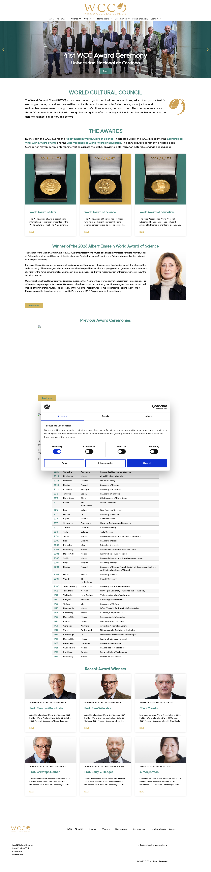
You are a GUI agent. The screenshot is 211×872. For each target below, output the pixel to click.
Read (31, 232)
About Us (61, 18)
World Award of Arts (42, 212)
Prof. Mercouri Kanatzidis (46, 708)
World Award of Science (100, 212)
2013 (56, 523)
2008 (56, 545)
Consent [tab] (62, 416)
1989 (56, 634)
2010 (56, 536)
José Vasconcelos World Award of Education (94, 142)
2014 (56, 518)
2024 (56, 480)
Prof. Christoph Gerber (44, 772)
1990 (56, 630)
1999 (56, 590)
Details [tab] (105, 416)
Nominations (103, 18)
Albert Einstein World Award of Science (89, 138)
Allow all (147, 463)
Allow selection (105, 463)
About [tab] (148, 416)
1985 (56, 652)
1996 (56, 604)
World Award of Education (157, 212)
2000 (56, 586)
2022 (56, 489)
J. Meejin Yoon (149, 772)
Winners (88, 18)
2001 (56, 579)
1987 (56, 643)
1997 (56, 599)
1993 (56, 617)
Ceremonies (121, 18)
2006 (56, 554)
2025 (56, 476)
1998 (56, 595)
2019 (56, 493)
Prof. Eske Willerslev (97, 708)
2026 (56, 472)
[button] (3, 49)
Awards (74, 18)
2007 (56, 549)
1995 (56, 608)
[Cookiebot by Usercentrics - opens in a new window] (154, 407)
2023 (56, 485)
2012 (56, 527)
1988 (56, 639)
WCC (51, 18)
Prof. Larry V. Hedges (98, 772)
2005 (56, 558)
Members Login (140, 18)
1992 (56, 621)
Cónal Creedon (149, 708)
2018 (56, 498)
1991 (56, 626)
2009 (56, 540)
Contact (154, 18)
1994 (56, 612)
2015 (56, 514)
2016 (56, 510)
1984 (56, 656)
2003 (56, 567)
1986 (56, 647)
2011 (56, 532)
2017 (56, 502)
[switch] (89, 451)
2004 (56, 562)
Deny (64, 463)
